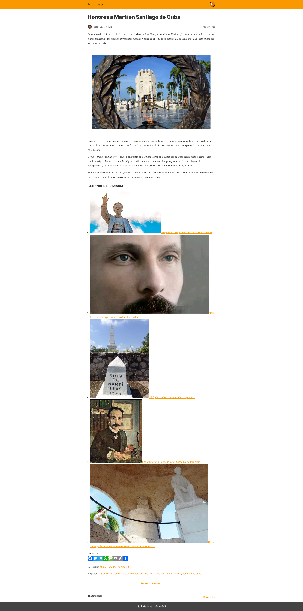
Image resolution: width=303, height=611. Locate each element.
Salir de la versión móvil (151, 606)
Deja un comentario (151, 583)
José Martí (160, 573)
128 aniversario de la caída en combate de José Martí (126, 573)
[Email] (115, 559)
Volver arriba (209, 597)
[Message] (110, 559)
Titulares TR (122, 567)
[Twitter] (95, 559)
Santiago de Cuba (192, 573)
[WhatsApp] (105, 559)
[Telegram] (100, 559)
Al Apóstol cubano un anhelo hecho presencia (172, 397)
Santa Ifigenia (174, 573)
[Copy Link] (120, 559)
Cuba (103, 567)
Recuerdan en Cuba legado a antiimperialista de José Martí (171, 461)
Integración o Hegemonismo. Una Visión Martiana (186, 232)
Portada (111, 567)
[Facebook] (90, 559)
